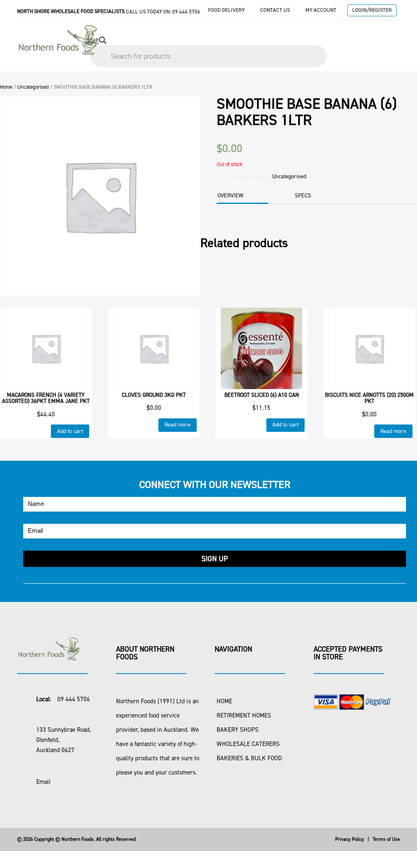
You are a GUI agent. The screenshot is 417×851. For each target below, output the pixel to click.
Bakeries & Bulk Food (249, 758)
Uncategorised (33, 86)
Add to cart (70, 431)
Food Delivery (226, 10)
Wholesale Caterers (248, 744)
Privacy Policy (349, 839)
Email (43, 782)
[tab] (241, 196)
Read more (178, 425)
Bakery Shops (238, 730)
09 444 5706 (186, 11)
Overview (230, 195)
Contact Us (275, 10)
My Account (320, 10)
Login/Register (372, 10)
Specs (303, 195)
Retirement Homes (244, 715)
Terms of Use (386, 839)
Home (6, 86)
